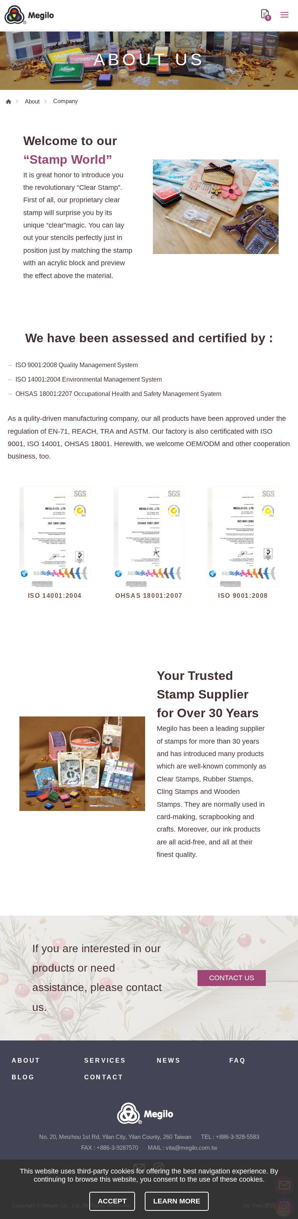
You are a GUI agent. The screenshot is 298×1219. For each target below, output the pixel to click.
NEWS (169, 1060)
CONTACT (103, 1077)
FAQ (237, 1060)
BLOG (23, 1077)
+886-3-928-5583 (237, 1136)
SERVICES (105, 1060)
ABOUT (26, 1060)
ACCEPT (112, 1201)
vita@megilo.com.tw (191, 1147)
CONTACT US (231, 978)
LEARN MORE (176, 1201)
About (32, 101)
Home (8, 101)
